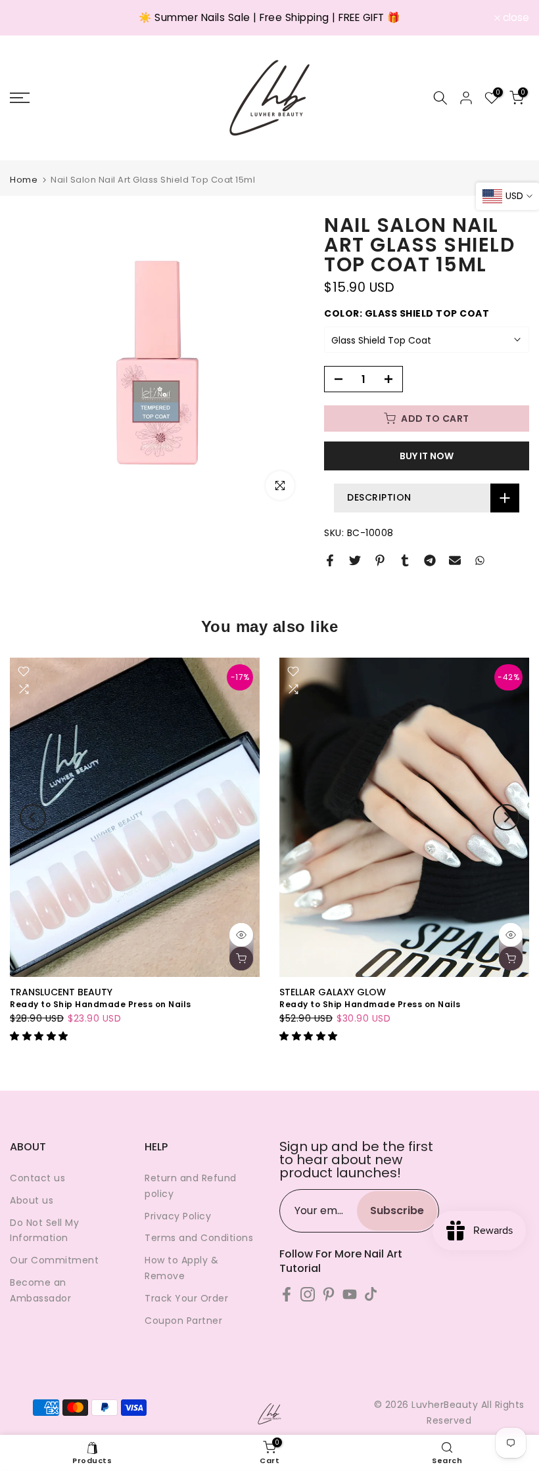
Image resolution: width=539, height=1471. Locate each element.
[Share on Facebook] (330, 560)
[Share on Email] (455, 560)
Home (23, 179)
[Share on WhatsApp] (480, 560)
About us (31, 1200)
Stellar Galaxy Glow (332, 991)
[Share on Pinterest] (380, 560)
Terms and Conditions (199, 1237)
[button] (40, 1036)
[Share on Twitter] (355, 560)
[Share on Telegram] (430, 560)
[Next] (506, 817)
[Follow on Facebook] (286, 1293)
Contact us (37, 1178)
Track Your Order (186, 1298)
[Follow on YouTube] (349, 1293)
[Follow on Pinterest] (328, 1293)
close (30, 17)
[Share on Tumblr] (405, 560)
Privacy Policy (178, 1216)
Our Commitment (54, 1260)
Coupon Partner (183, 1320)
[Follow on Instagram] (307, 1293)
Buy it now (427, 456)
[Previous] (33, 817)
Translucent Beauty (61, 991)
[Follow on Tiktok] (370, 1293)
